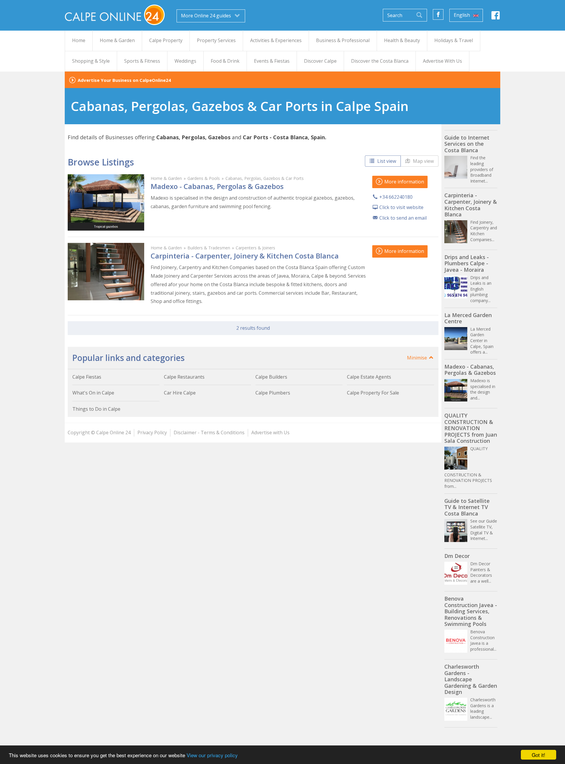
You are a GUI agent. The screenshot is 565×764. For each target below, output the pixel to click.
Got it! (538, 754)
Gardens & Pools (203, 178)
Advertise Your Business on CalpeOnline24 (124, 80)
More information (403, 181)
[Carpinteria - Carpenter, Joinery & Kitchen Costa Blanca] (106, 271)
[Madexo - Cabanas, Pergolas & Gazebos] (106, 202)
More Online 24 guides (206, 15)
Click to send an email (403, 218)
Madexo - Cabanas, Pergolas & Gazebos (217, 186)
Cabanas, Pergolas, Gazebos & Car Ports (264, 178)
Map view (423, 161)
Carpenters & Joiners (255, 248)
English (462, 15)
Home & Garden (166, 178)
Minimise (417, 357)
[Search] (419, 15)
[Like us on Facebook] (438, 14)
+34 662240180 (396, 197)
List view (386, 161)
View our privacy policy (212, 755)
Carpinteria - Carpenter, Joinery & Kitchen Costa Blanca (245, 256)
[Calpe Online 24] (115, 14)
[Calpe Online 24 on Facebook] (495, 17)
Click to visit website (401, 207)
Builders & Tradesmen (208, 248)
